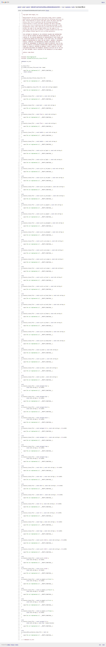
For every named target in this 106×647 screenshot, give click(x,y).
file (47, 10)
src (63, 7)
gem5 (19, 7)
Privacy (12, 644)
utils (73, 7)
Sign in (103, 2)
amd (23, 7)
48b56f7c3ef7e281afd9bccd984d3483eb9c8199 (45, 7)
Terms (16, 644)
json (103, 644)
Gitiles (8, 644)
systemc (68, 7)
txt (100, 644)
